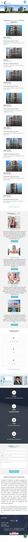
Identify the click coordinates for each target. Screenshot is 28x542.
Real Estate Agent (14, 229)
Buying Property (14, 257)
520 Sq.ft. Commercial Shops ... (11, 63)
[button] (14, 411)
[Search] (25, 2)
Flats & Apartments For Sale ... (11, 41)
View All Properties (14, 206)
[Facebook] (17, 520)
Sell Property (14, 285)
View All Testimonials (14, 369)
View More (14, 241)
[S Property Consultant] (8, 2)
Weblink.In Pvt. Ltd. (20, 530)
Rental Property (14, 313)
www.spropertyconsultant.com (14, 439)
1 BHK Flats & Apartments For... (11, 154)
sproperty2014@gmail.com (14, 425)
